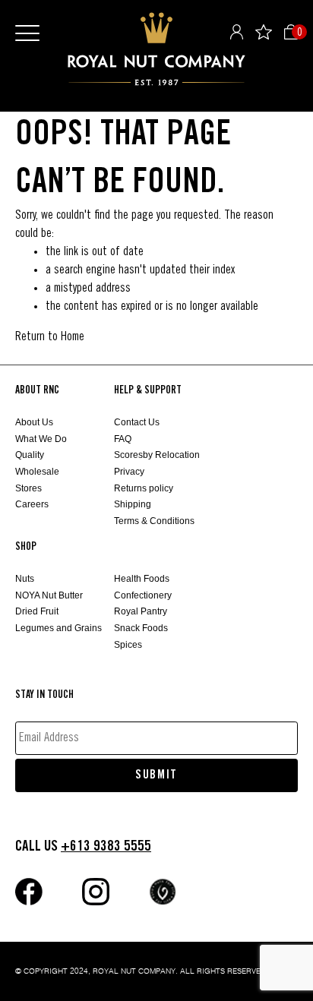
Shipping (132, 504)
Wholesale (37, 471)
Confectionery (143, 595)
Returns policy (143, 488)
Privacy (129, 471)
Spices (128, 644)
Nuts (24, 578)
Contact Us (137, 422)
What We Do (41, 439)
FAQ (122, 439)
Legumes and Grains (58, 628)
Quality (29, 455)
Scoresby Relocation (157, 455)
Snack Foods (141, 628)
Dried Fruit (36, 611)
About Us (34, 422)
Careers (32, 504)
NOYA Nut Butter (49, 595)
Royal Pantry (140, 611)
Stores (28, 488)
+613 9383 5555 (106, 846)
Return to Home (49, 337)
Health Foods (141, 578)
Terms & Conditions (154, 521)
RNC (156, 49)
